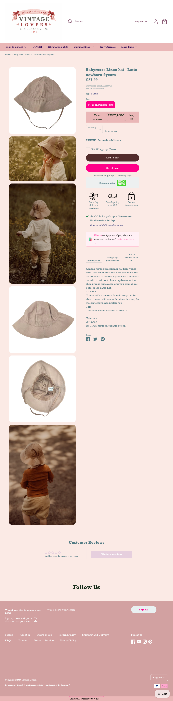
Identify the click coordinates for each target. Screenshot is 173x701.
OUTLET (37, 46)
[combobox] (94, 129)
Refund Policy (68, 640)
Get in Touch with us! (131, 257)
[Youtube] (139, 641)
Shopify (20, 685)
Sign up (143, 609)
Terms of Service (44, 640)
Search (9, 634)
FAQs (8, 640)
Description (94, 260)
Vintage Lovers (29, 680)
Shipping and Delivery (95, 634)
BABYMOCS (106, 86)
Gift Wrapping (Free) (103, 149)
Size (88, 99)
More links (127, 46)
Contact (22, 640)
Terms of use (44, 634)
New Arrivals (108, 46)
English (139, 21)
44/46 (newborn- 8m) (100, 104)
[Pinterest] (150, 641)
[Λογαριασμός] (155, 19)
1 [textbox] (89, 130)
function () (65, 685)
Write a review (111, 554)
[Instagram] (145, 641)
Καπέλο (94, 94)
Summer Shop (82, 46)
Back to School (15, 46)
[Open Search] (70, 21)
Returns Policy (67, 634)
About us (25, 634)
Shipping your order (112, 259)
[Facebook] (133, 641)
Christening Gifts (58, 46)
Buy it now (112, 167)
